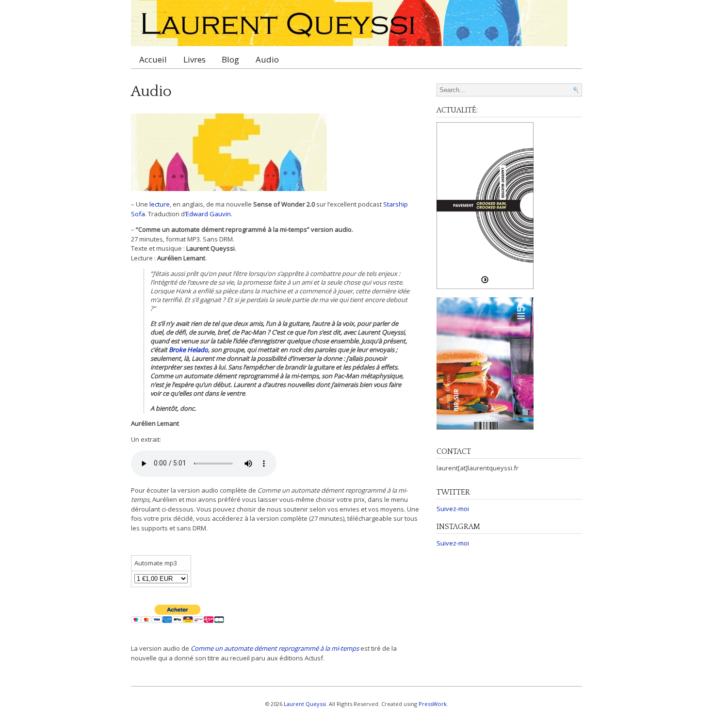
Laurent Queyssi (305, 703)
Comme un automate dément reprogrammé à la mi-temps (275, 648)
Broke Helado (188, 349)
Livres (194, 59)
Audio (267, 59)
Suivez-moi (453, 508)
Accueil (153, 59)
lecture (159, 204)
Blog (230, 59)
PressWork (433, 703)
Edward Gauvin (208, 213)
